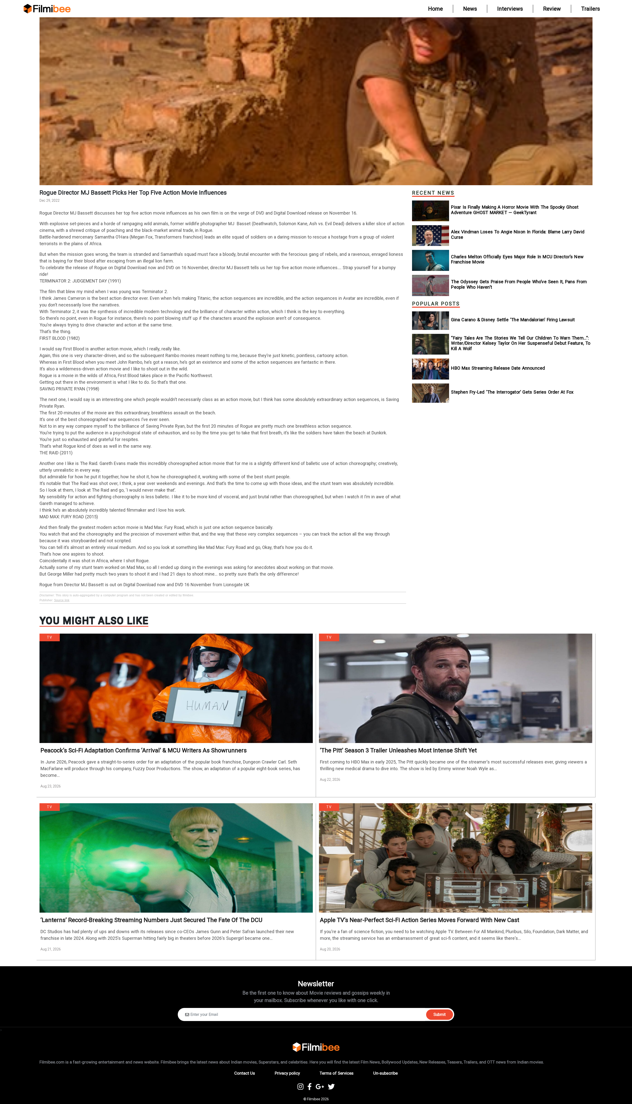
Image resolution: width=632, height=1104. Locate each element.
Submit (440, 1014)
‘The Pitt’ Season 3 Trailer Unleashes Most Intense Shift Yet (398, 750)
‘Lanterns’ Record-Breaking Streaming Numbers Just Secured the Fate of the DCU (151, 920)
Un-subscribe (385, 1073)
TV (49, 637)
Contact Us (244, 1073)
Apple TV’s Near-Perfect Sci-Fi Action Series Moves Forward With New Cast (419, 920)
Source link (61, 600)
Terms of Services (337, 1073)
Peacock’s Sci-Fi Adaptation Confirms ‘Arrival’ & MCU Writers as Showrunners (143, 750)
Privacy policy (287, 1073)
